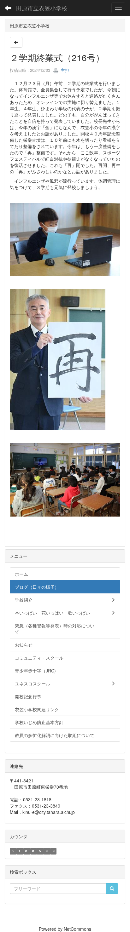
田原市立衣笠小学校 (41, 8)
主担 (64, 70)
